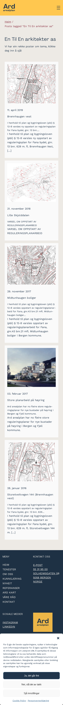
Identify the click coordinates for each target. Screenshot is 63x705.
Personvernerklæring (38, 700)
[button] (58, 638)
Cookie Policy (19, 700)
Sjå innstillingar (31, 693)
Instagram (10, 622)
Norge (37, 581)
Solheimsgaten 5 (45, 573)
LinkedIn (9, 626)
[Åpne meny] (58, 8)
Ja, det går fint (31, 675)
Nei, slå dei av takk (31, 684)
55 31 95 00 (40, 569)
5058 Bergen (42, 577)
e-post (38, 565)
